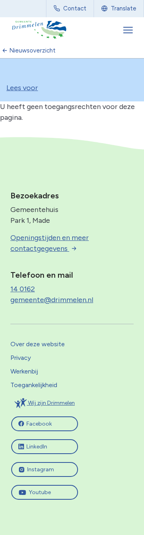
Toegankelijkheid (33, 385)
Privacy (20, 357)
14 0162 (22, 289)
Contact (74, 8)
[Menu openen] (129, 30)
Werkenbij (24, 371)
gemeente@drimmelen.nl (51, 299)
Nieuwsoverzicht (32, 50)
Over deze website (37, 344)
